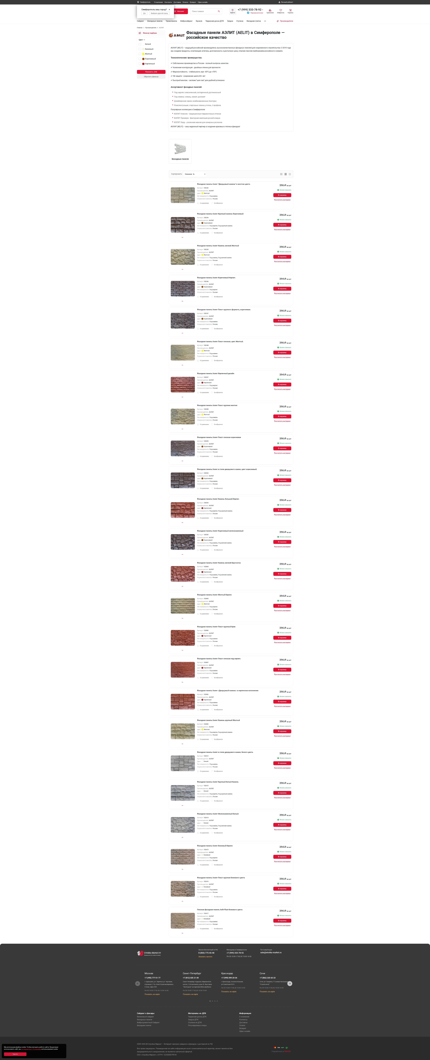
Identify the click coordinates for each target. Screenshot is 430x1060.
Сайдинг (140, 21)
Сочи (262, 973)
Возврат (193, 2)
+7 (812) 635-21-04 (191, 978)
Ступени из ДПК (195, 1022)
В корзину (282, 195)
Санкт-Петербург (192, 973)
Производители (150, 27)
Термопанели (171, 21)
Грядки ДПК (193, 1020)
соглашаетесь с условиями (31, 1049)
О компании (158, 2)
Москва (149, 973)
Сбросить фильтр (151, 77)
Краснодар (227, 973)
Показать (149, 72)
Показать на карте (152, 994)
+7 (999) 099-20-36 (229, 978)
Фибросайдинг (186, 21)
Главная (139, 27)
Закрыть (425, 1058)
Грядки (230, 21)
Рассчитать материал (282, 200)
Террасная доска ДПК (214, 21)
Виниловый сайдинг (145, 1017)
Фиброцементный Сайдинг (148, 1022)
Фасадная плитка (254, 21)
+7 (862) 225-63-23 (267, 978)
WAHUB (287, 1051)
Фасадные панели (154, 21)
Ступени (239, 21)
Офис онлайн (203, 2)
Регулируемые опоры (197, 1025)
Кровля (199, 21)
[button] (289, 983)
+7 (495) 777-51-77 (152, 978)
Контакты (168, 2)
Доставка (177, 2)
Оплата (185, 2)
